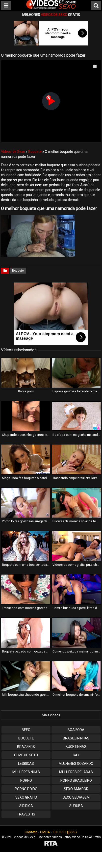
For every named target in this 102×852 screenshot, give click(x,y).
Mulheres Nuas (26, 772)
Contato (31, 832)
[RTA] (51, 844)
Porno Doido (26, 789)
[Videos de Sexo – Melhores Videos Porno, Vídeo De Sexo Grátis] (51, 7)
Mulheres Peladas (76, 772)
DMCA (45, 832)
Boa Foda (76, 730)
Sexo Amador (76, 789)
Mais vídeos (51, 715)
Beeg (26, 730)
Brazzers (26, 747)
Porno (26, 780)
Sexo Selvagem (76, 797)
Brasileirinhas (76, 738)
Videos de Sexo (13, 152)
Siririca (26, 806)
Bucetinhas (76, 747)
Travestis (26, 814)
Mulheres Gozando (76, 764)
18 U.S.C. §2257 (65, 832)
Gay (76, 755)
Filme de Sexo (26, 755)
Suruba (76, 806)
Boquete (35, 152)
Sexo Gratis (26, 797)
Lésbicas (26, 764)
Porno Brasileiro (76, 780)
